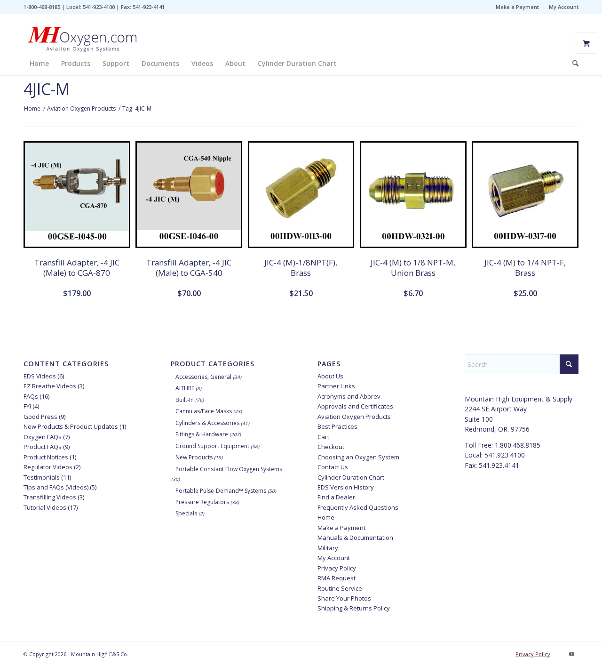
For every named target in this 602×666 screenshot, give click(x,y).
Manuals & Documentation (355, 537)
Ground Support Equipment (212, 446)
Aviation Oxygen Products (354, 416)
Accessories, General (203, 377)
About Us (330, 376)
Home (325, 517)
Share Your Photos (344, 598)
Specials (186, 513)
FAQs (31, 396)
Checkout (330, 446)
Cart (323, 437)
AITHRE (184, 388)
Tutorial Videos (45, 507)
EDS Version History (345, 487)
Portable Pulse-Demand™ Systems (220, 491)
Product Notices (46, 457)
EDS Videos (40, 376)
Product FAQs (43, 446)
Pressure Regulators (202, 502)
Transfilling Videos (50, 497)
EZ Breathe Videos (50, 386)
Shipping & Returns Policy (353, 608)
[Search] (572, 63)
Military (327, 548)
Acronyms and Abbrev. (349, 396)
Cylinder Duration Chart (350, 477)
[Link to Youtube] (571, 654)
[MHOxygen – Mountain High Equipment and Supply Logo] (82, 33)
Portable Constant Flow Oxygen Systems (228, 469)
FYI (27, 406)
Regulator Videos (48, 467)
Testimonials (42, 477)
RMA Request (336, 578)
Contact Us (332, 467)
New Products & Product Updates (71, 426)
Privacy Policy (336, 568)
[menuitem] (517, 7)
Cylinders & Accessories (207, 423)
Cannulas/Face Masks (203, 411)
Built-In (184, 400)
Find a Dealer (336, 497)
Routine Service (339, 588)
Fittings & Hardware (201, 434)
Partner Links (336, 386)
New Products (194, 457)
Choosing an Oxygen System (358, 457)
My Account (563, 6)
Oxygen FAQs (43, 437)
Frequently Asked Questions (357, 507)
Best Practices (337, 426)
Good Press (40, 416)
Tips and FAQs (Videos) (56, 487)
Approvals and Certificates (355, 406)
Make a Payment (517, 6)
